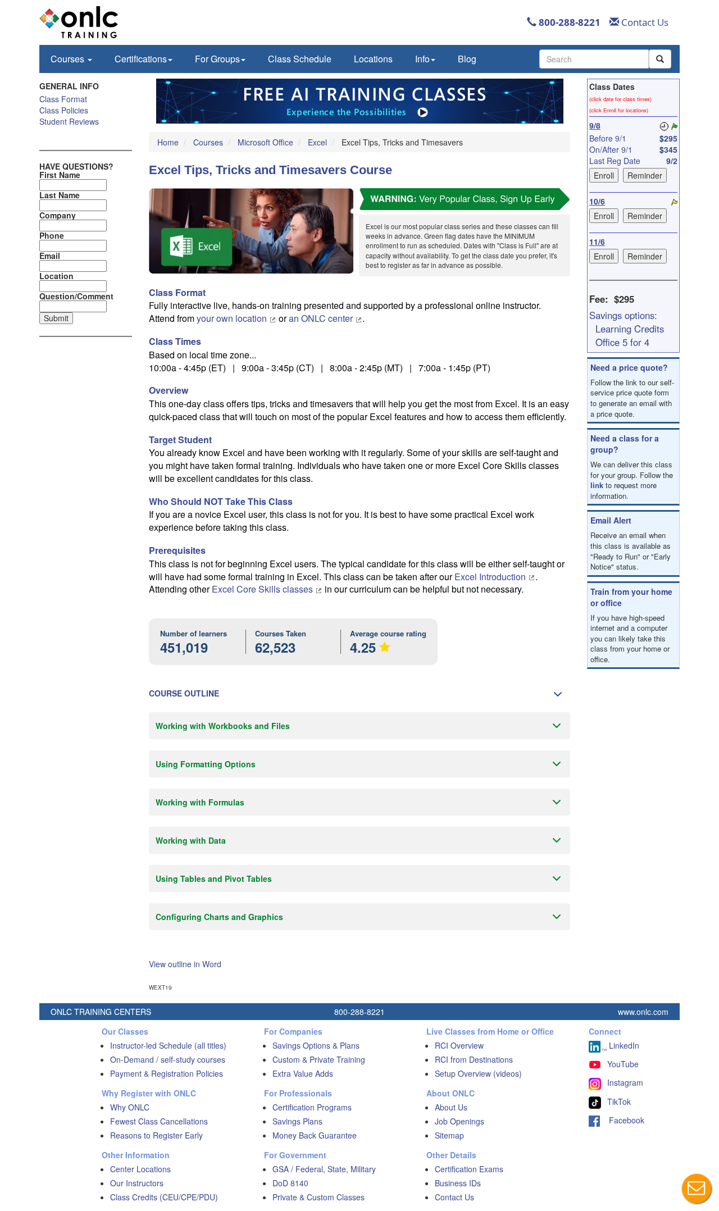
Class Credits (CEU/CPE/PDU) (164, 1197)
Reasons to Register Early (156, 1135)
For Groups (217, 58)
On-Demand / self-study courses (167, 1059)
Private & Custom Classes (318, 1197)
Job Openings (459, 1121)
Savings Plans (297, 1121)
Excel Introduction (491, 576)
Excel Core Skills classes (263, 588)
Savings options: (623, 315)
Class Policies (63, 110)
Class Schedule (299, 58)
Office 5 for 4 (622, 342)
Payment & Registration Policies (166, 1073)
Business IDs (458, 1183)
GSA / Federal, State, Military (324, 1168)
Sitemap (449, 1135)
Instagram (625, 1082)
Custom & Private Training (318, 1059)
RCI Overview (459, 1045)
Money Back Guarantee (314, 1135)
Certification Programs (312, 1107)
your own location (233, 318)
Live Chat (696, 1188)
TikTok (619, 1101)
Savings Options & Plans (316, 1045)
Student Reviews (69, 121)
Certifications (141, 58)
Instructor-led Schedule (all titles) (168, 1045)
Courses (69, 58)
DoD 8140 (290, 1183)
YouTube (623, 1063)
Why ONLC (129, 1107)
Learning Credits (629, 328)
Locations (373, 58)
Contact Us (643, 22)
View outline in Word (185, 963)
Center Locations (140, 1168)
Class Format (63, 98)
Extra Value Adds (302, 1073)
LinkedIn (623, 1045)
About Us (451, 1107)
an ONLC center (322, 318)
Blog (467, 58)
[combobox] (594, 59)
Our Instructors (136, 1183)
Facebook (622, 1120)
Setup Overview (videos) (478, 1073)
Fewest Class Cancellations (159, 1121)
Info (422, 58)
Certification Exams (469, 1168)
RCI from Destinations (474, 1059)
